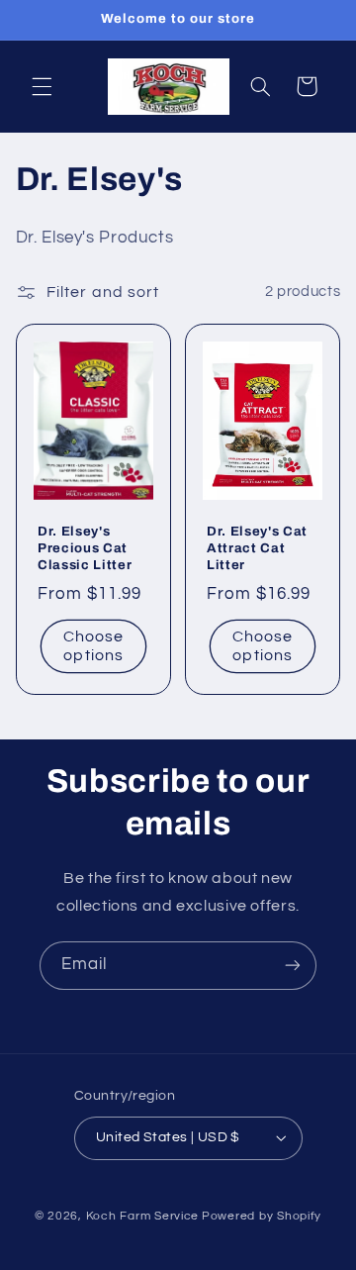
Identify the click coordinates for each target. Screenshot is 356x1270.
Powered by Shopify (261, 1216)
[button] (41, 86)
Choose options (93, 646)
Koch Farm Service (143, 1216)
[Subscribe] (292, 965)
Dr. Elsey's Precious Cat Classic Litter (85, 548)
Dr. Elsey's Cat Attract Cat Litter (257, 548)
